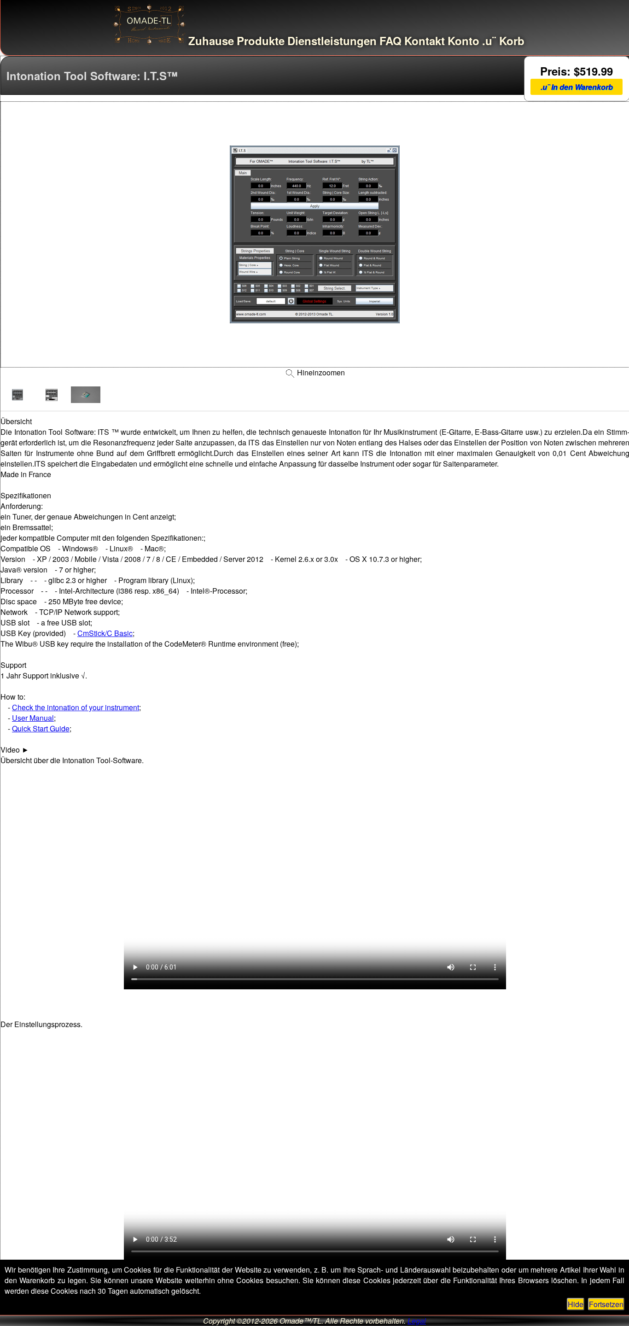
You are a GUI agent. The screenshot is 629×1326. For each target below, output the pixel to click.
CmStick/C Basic (105, 633)
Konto (463, 40)
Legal (417, 1320)
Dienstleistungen (332, 40)
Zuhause (211, 40)
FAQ (390, 40)
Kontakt (424, 40)
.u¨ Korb (503, 40)
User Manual (33, 718)
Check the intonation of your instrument (75, 707)
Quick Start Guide (41, 728)
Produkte (261, 40)
